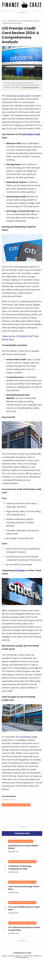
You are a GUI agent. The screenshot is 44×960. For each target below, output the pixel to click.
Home (4, 21)
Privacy (19, 956)
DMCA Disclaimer (22, 957)
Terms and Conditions (32, 956)
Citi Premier (19, 570)
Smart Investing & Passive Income (22, 862)
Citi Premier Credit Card (17, 95)
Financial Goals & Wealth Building (16, 805)
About (4, 956)
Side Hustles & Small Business (20, 841)
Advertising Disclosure (30, 87)
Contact (11, 956)
